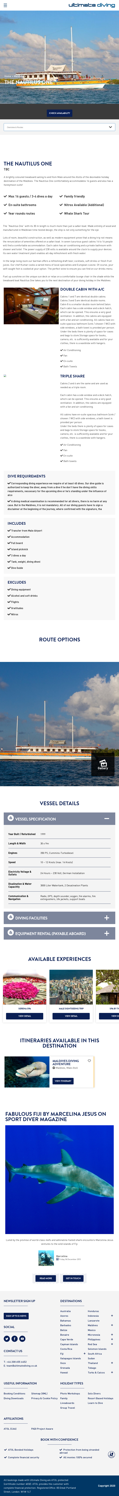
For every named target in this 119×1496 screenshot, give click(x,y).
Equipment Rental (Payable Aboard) (50, 933)
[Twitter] (7, 1340)
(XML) (44, 1393)
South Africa (95, 1353)
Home (7, 76)
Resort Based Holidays (100, 1398)
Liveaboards (67, 1402)
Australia (65, 1311)
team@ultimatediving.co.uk (22, 1365)
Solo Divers (94, 1393)
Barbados (65, 1325)
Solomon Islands (97, 1348)
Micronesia (94, 1334)
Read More (46, 1278)
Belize (63, 1330)
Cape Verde (66, 1339)
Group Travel (67, 1407)
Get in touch (73, 1278)
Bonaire (64, 1334)
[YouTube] (22, 1340)
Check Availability (59, 113)
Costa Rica (66, 1348)
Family (63, 1398)
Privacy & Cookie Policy (44, 1398)
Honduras (93, 1311)
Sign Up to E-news (16, 1316)
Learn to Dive (95, 1402)
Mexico (92, 1330)
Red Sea (92, 1344)
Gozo (63, 1363)
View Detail (24, 1016)
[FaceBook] (14, 1340)
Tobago (92, 1367)
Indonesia (93, 1315)
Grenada (65, 1367)
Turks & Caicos (96, 1372)
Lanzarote (93, 1320)
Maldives (19, 76)
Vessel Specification (35, 819)
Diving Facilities (31, 917)
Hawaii (64, 1372)
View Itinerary (63, 1081)
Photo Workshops (70, 1393)
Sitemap (36, 1393)
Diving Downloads (14, 1398)
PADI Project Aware (42, 1428)
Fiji (62, 1353)
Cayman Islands (69, 1344)
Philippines (94, 1339)
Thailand (93, 1363)
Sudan (91, 1358)
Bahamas (65, 1320)
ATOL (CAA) (10, 1428)
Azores (64, 1315)
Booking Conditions (14, 1393)
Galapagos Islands (70, 1358)
